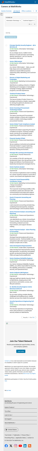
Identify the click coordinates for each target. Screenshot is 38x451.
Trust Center (8, 435)
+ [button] (29, 24)
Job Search (16, 11)
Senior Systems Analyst (17, 167)
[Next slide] (34, 11)
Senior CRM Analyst (16, 61)
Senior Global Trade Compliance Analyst (22, 124)
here (6, 381)
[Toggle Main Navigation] (35, 2)
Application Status (21, 437)
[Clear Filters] (34, 24)
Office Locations (26, 11)
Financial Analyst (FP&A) (17, 138)
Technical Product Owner (17, 93)
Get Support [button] (8, 419)
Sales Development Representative (21, 246)
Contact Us (31, 437)
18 (33, 317)
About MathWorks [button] (10, 422)
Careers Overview (6, 11)
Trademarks (16, 435)
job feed (9, 390)
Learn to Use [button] (8, 415)
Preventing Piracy (9, 437)
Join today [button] (21, 351)
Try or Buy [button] (7, 411)
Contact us (7, 361)
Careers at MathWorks (11, 6)
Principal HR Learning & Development (21, 152)
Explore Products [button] (9, 407)
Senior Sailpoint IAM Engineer (19, 272)
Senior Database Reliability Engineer (21, 258)
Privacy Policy (25, 435)
